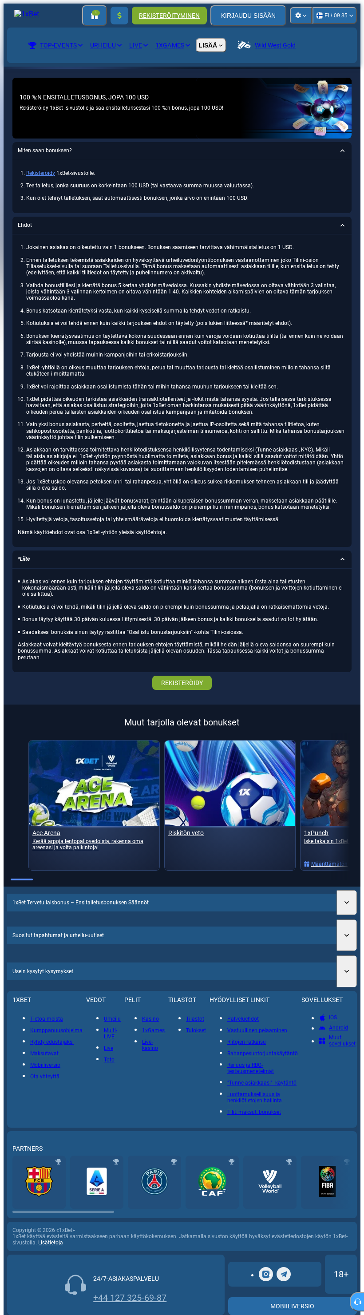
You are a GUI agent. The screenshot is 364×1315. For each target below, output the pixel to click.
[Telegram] (284, 1274)
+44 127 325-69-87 (129, 1297)
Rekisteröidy (40, 173)
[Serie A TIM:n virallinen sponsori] (96, 1182)
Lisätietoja (50, 1243)
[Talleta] (119, 15)
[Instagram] (266, 1274)
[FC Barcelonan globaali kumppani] (39, 1182)
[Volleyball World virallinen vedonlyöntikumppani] (269, 1182)
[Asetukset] (301, 15)
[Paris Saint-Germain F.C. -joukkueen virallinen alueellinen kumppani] (154, 1182)
